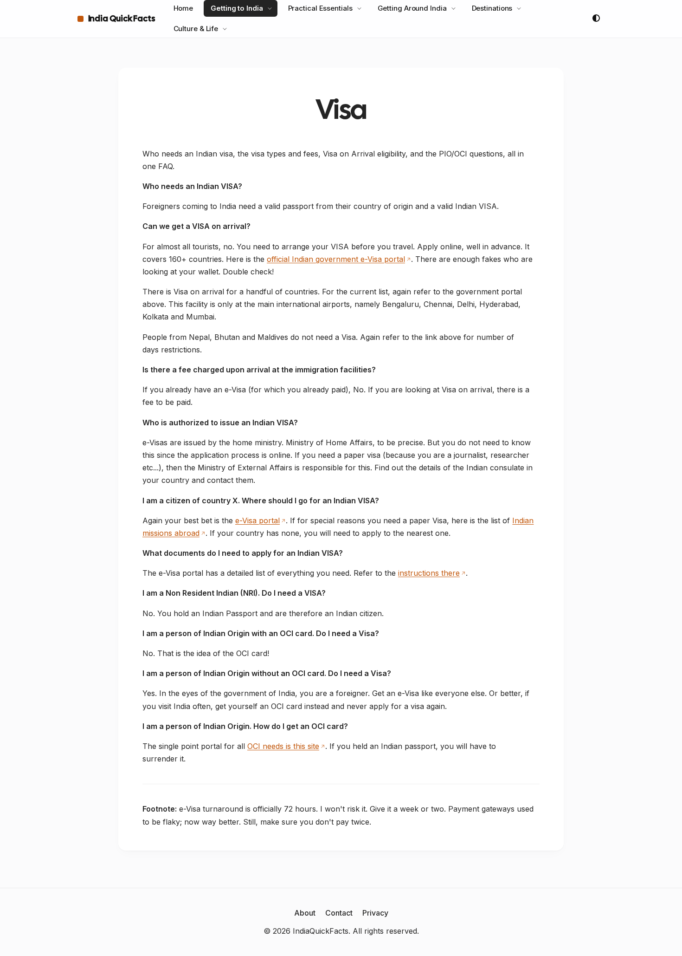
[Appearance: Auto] (596, 18)
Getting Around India (412, 8)
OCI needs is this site (283, 746)
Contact (339, 912)
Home (183, 8)
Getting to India (237, 8)
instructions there (429, 573)
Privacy (375, 912)
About (304, 912)
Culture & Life (196, 28)
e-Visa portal (257, 520)
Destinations (492, 8)
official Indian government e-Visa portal (336, 259)
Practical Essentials (320, 8)
